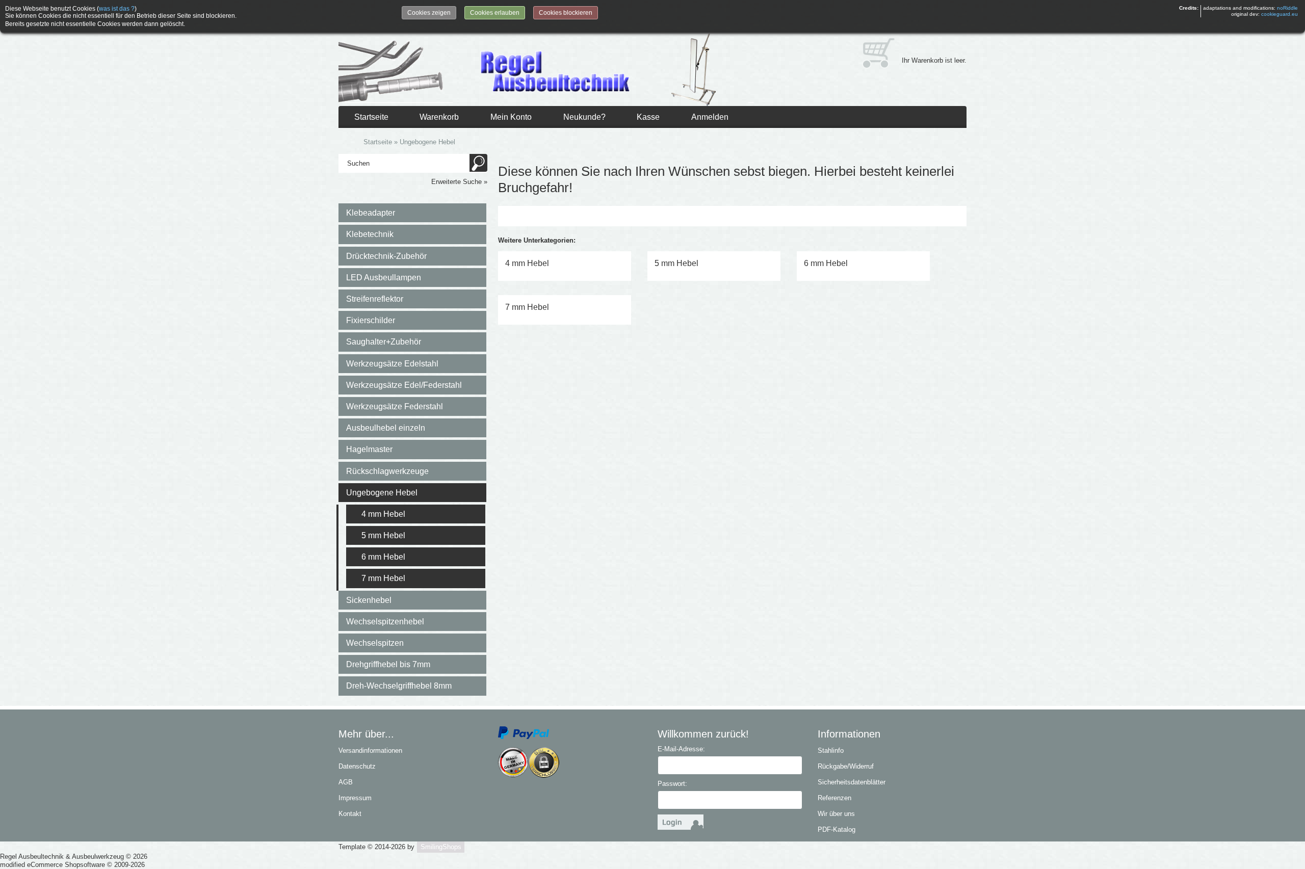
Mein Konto (511, 117)
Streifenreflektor (374, 299)
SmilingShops (441, 847)
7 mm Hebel (383, 578)
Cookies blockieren (565, 12)
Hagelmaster (369, 449)
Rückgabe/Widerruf (846, 766)
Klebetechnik (370, 234)
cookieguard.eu (1279, 14)
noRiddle (1287, 8)
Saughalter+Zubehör (383, 341)
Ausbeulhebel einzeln (385, 428)
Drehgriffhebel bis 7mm (388, 664)
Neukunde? (584, 117)
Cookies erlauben (494, 12)
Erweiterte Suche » (459, 182)
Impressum (355, 798)
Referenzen (834, 798)
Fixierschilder (370, 320)
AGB (345, 782)
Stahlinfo (831, 750)
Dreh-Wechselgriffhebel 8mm (399, 685)
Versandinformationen (370, 750)
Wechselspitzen (375, 643)
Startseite (371, 117)
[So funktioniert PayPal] (523, 732)
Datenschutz (357, 766)
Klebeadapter (370, 212)
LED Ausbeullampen (383, 277)
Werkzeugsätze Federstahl (394, 406)
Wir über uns (836, 814)
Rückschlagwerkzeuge (387, 471)
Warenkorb (439, 117)
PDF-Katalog (836, 829)
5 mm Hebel (383, 535)
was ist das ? (117, 8)
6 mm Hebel (383, 556)
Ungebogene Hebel (381, 492)
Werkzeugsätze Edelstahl (392, 363)
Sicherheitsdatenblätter (851, 782)
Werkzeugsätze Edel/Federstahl (404, 385)
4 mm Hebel (383, 514)
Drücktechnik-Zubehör (386, 256)
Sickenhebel (369, 600)
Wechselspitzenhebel (385, 621)
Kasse (648, 117)
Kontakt (349, 814)
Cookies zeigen (429, 12)
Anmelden (709, 117)
